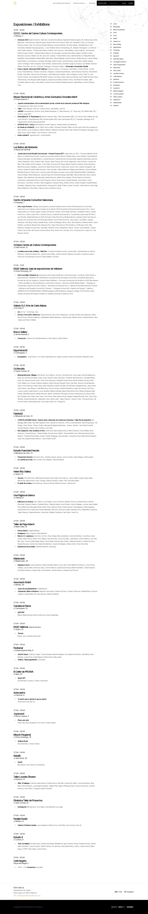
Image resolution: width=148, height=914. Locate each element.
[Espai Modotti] (116, 47)
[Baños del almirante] (118, 29)
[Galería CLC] (116, 41)
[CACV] (114, 32)
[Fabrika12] (115, 53)
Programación (113, 3)
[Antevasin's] (116, 85)
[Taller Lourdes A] (117, 96)
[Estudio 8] (115, 105)
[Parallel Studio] (116, 102)
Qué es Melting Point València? (62, 3)
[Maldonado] (116, 67)
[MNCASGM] (115, 26)
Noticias (131, 3)
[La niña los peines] (117, 94)
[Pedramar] (115, 79)
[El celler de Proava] (117, 82)
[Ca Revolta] (115, 50)
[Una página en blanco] (119, 61)
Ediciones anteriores (79, 3)
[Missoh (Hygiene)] (117, 91)
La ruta (124, 3)
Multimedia (92, 3)
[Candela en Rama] (117, 73)
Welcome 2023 (102, 3)
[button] (85, 3)
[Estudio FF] (115, 56)
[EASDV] (114, 38)
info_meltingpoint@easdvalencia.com (27, 896)
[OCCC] (114, 35)
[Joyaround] (115, 88)
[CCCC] (114, 24)
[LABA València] (116, 76)
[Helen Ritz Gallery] (117, 59)
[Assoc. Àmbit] (116, 70)
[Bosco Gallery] (116, 44)
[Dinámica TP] (116, 99)
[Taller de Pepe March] (118, 64)
